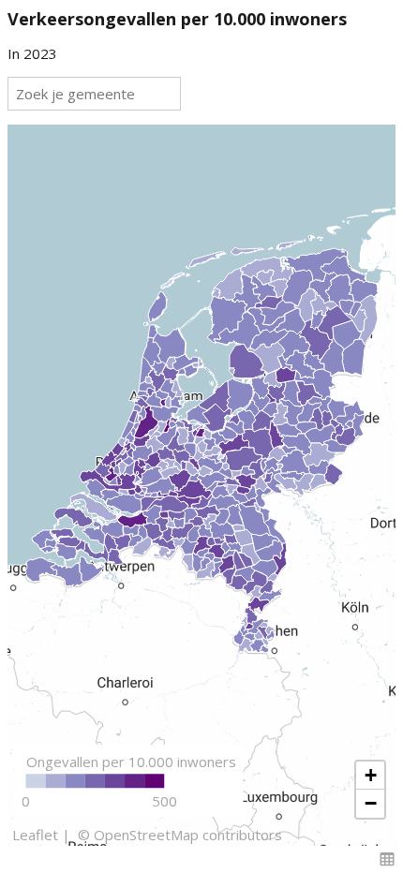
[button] (388, 859)
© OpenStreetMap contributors (178, 834)
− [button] (371, 803)
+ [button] (371, 775)
